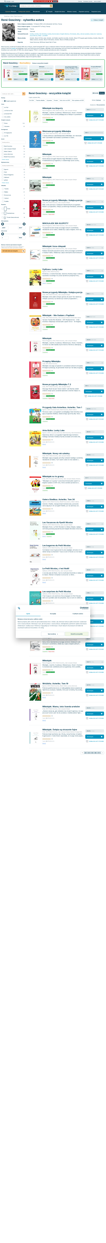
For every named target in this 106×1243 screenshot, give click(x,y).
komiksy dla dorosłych (54, 34)
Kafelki (96, 93)
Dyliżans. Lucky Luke (52, 269)
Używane (49, 100)
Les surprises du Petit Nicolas (56, 591)
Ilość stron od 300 (65, 100)
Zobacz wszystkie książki (40, 63)
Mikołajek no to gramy (53, 476)
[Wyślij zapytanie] (51, 6)
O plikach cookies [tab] (78, 613)
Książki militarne (64, 34)
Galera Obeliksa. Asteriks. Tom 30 (58, 499)
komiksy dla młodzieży (41, 34)
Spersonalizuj (52, 634)
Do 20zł (31, 100)
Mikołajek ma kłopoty (52, 108)
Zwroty (80, 1)
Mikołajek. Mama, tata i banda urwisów (61, 706)
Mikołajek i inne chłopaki (54, 246)
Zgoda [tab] (28, 613)
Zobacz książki (98, 20)
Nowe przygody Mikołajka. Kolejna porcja (62, 200)
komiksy (32, 34)
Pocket (56, 100)
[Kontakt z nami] (5, 1)
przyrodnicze (33, 35)
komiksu (13, 48)
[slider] (2, 224)
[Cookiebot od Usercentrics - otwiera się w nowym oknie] (81, 608)
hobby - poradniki (43, 35)
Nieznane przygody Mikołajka (56, 131)
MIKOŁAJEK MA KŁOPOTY (55, 223)
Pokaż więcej (5, 159)
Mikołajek (15, 66)
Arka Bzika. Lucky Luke (53, 430)
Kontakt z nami (10, 1)
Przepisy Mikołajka (96, 66)
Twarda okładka (40, 100)
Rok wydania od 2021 (78, 100)
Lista (102, 93)
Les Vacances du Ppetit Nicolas (57, 522)
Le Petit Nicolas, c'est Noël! (55, 568)
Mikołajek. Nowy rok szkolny (56, 453)
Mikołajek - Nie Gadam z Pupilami (58, 315)
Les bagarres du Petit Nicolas (56, 545)
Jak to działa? (97, 1)
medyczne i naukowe (96, 34)
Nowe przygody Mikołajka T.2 (56, 384)
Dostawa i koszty (87, 1)
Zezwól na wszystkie (77, 634)
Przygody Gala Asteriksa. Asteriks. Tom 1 (62, 407)
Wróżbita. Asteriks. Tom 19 (55, 683)
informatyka (73, 34)
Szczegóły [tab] (53, 613)
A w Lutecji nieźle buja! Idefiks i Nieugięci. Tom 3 (71, 67)
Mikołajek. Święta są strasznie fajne (59, 729)
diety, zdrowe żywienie (83, 34)
